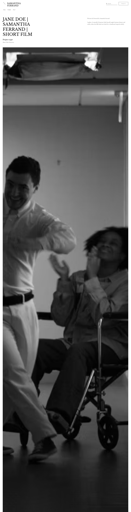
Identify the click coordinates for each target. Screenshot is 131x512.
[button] (123, 3)
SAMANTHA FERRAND (14, 4)
